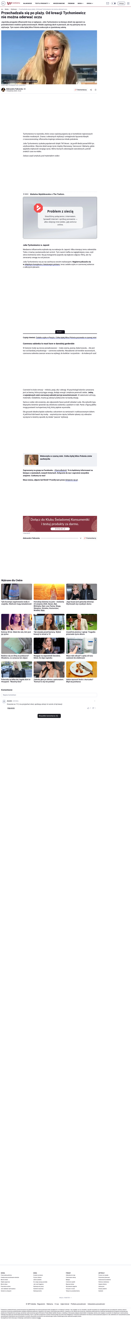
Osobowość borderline (104, 1279)
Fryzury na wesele (103, 1275)
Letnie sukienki (37, 1279)
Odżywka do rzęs (70, 1275)
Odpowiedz (11, 708)
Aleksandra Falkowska (14, 89)
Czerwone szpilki (70, 1282)
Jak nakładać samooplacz (8, 1288)
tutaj (39, 1318)
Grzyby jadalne (102, 1288)
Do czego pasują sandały (40, 1282)
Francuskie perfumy (6, 1275)
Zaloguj (121, 3)
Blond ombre (4, 1279)
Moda (80, 3)
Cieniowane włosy (71, 1277)
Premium (71, 3)
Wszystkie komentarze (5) (48, 716)
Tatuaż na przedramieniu (73, 1291)
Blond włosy (4, 1284)
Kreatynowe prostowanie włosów (10, 1277)
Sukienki (100, 1291)
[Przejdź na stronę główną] (3, 5)
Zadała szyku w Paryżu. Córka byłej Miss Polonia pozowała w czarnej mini (66, 337)
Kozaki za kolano (38, 1275)
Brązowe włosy (70, 1284)
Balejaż (68, 1279)
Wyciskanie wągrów (71, 1286)
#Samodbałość (60, 470)
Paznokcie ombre (5, 1286)
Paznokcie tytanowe (104, 1277)
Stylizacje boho (37, 1291)
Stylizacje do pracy (38, 1286)
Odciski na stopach (6, 1291)
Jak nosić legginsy (38, 1284)
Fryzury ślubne (37, 1277)
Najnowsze (27, 3)
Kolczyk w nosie (70, 1288)
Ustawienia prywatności (96, 1304)
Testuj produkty (41, 3)
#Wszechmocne (59, 3)
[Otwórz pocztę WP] (107, 3)
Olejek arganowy (5, 1282)
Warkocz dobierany (103, 1282)
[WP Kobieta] (15, 3)
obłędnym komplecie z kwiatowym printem (42, 264)
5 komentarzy (82, 90)
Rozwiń (59, 332)
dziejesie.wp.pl (71, 480)
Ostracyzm (101, 1286)
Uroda (89, 3)
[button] (113, 3)
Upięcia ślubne (102, 1284)
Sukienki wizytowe (38, 1288)
